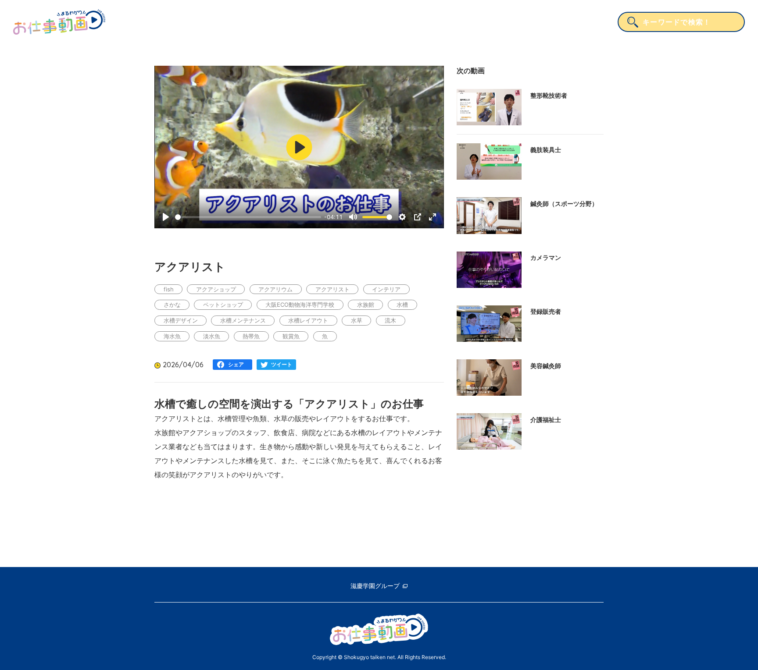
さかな (172, 304)
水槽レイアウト (308, 320)
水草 (356, 320)
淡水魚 (211, 336)
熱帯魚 (251, 336)
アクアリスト (332, 289)
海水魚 (172, 336)
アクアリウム (275, 289)
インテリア (386, 289)
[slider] (248, 217)
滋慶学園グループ (375, 585)
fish (169, 289)
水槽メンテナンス (243, 320)
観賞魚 (291, 336)
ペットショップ (223, 304)
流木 (390, 320)
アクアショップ (216, 289)
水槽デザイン (181, 320)
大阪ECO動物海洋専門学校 (299, 304)
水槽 (402, 304)
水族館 (365, 304)
